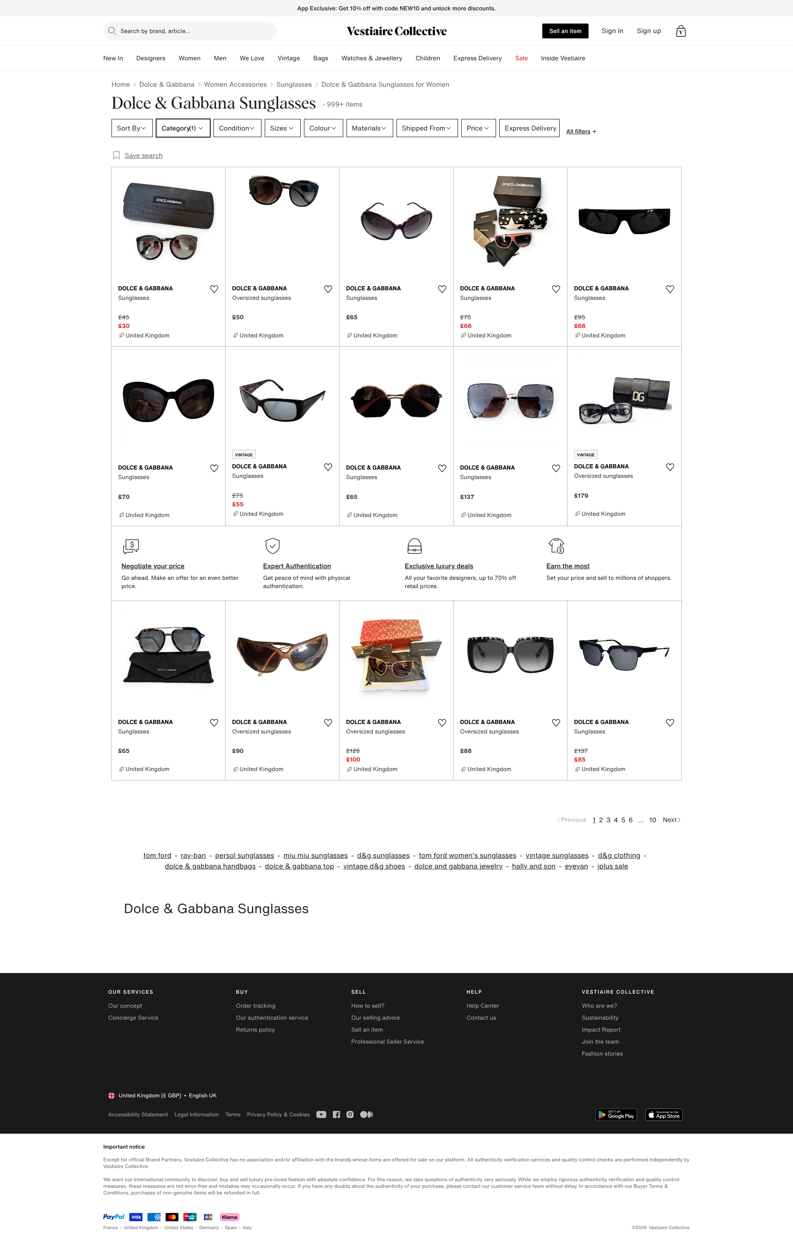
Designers (151, 58)
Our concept (125, 1006)
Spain (231, 1228)
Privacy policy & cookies (278, 1114)
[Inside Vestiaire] (592, 58)
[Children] (447, 58)
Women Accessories (235, 84)
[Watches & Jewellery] (409, 58)
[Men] (233, 58)
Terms (232, 1114)
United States (179, 1228)
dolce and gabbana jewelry (458, 866)
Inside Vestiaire (563, 58)
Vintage (289, 58)
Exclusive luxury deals (439, 566)
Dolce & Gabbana (166, 84)
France (110, 1228)
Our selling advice (375, 1018)
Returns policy (255, 1029)
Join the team (600, 1041)
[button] (681, 31)
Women (189, 58)
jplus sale (612, 866)
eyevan (576, 866)
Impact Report (601, 1029)
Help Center (483, 1006)
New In (113, 58)
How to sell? (368, 1006)
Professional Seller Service (387, 1041)
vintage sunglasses (557, 855)
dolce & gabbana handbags (210, 866)
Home (121, 84)
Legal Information (196, 1114)
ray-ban (193, 855)
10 (652, 820)
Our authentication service (272, 1018)
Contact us (481, 1018)
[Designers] (172, 58)
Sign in (613, 30)
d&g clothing (619, 855)
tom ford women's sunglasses (467, 855)
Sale (521, 58)
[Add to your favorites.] (214, 289)
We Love (252, 58)
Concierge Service (133, 1018)
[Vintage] (307, 58)
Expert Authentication (297, 566)
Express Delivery (477, 58)
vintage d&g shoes (374, 866)
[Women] (207, 58)
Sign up (649, 30)
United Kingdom (141, 1228)
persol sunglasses (244, 855)
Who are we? (599, 1006)
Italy (247, 1228)
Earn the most (568, 566)
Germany (209, 1228)
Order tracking (255, 1006)
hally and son (534, 866)
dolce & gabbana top (299, 866)
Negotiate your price (153, 566)
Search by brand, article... (155, 30)
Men (220, 58)
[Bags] (335, 58)
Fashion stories (602, 1053)
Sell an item (565, 30)
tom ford (157, 855)
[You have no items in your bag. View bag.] (681, 31)
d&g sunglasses (383, 855)
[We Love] (271, 58)
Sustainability (600, 1018)
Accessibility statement (138, 1114)
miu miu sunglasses (315, 855)
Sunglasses (294, 84)
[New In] (129, 58)
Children (427, 58)
